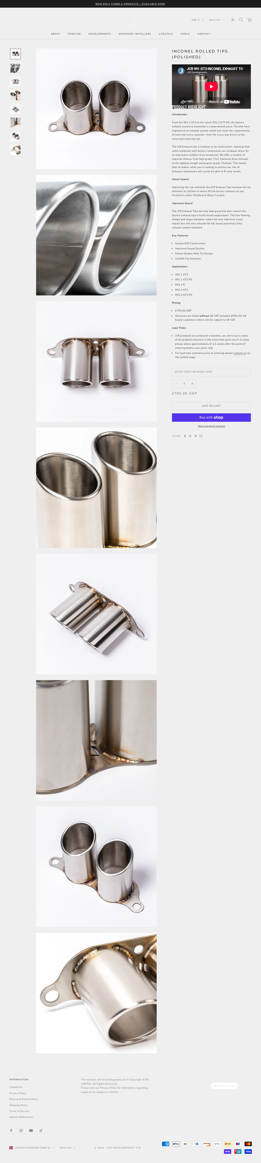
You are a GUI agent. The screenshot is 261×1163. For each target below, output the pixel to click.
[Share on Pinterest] (195, 436)
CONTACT (203, 33)
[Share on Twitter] (190, 436)
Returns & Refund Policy (23, 1099)
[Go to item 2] (15, 67)
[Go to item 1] (15, 54)
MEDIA (185, 33)
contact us (240, 353)
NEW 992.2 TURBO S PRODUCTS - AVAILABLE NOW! (130, 3)
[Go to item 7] (15, 136)
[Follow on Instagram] (21, 1130)
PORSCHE (74, 33)
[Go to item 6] (15, 122)
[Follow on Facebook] (11, 1130)
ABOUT (55, 33)
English (215, 20)
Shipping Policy (18, 1105)
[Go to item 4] (15, 95)
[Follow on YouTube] (31, 1130)
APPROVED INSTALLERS (135, 33)
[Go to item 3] (15, 81)
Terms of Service (19, 1111)
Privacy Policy (17, 1093)
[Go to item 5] (15, 109)
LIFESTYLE (166, 33)
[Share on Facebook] (184, 436)
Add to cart (211, 406)
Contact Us (15, 1087)
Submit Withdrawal (21, 1117)
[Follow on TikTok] (41, 1130)
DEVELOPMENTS (100, 33)
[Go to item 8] (15, 150)
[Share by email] (201, 436)
